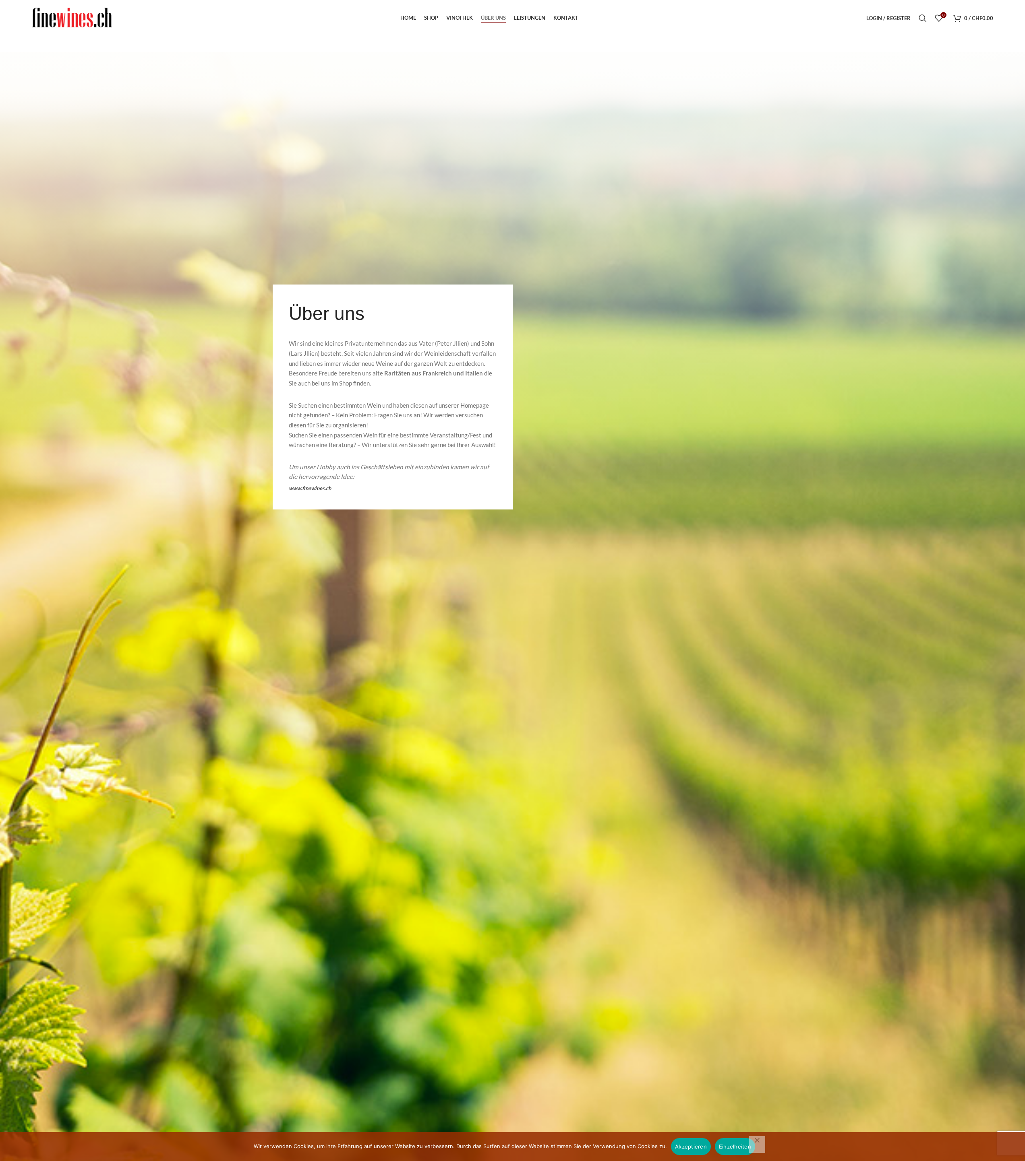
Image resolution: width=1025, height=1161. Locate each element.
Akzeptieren (691, 1146)
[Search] (923, 18)
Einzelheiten (735, 1146)
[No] (757, 1144)
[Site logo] (72, 17)
